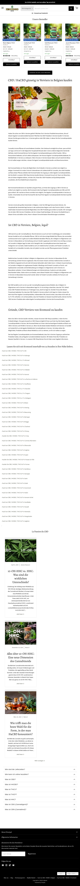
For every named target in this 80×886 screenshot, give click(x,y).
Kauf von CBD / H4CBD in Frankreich (66, 878)
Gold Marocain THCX (51, 43)
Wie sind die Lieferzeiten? (15, 769)
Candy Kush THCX (29, 43)
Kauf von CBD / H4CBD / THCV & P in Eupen (15, 455)
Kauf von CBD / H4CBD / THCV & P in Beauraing (16, 412)
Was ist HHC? (10, 799)
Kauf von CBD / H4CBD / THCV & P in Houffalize (16, 384)
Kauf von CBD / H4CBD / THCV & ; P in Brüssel (15, 360)
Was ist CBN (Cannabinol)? (15, 809)
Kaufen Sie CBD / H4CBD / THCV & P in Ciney (15, 436)
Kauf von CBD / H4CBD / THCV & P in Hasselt (15, 507)
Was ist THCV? (11, 789)
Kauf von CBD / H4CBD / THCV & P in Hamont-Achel (17, 497)
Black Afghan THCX (9, 43)
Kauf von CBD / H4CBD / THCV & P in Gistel (15, 483)
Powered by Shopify (40, 882)
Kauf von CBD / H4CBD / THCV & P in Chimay (15, 431)
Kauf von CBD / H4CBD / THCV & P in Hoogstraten (17, 516)
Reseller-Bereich (31, 878)
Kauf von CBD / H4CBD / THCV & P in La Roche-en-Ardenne (19, 379)
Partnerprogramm (20, 878)
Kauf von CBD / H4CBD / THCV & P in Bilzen (15, 403)
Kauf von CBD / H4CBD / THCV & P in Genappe (16, 474)
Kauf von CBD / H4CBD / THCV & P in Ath (14, 351)
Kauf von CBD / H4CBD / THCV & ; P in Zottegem (16, 398)
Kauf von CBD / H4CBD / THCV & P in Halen (15, 493)
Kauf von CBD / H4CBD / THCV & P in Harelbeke (16, 502)
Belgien (71, 873)
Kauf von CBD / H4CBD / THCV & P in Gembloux (16, 469)
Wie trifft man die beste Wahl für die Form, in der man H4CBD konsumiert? (21, 728)
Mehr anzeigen (39, 761)
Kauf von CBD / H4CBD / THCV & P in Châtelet (16, 370)
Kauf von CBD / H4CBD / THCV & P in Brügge (15, 422)
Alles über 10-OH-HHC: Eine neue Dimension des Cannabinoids (20, 657)
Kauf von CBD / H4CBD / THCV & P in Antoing (15, 408)
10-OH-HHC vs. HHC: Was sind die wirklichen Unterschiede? (20, 576)
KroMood (5, 45)
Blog (12, 878)
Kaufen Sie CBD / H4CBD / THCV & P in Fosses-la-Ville (18, 460)
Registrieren (32, 854)
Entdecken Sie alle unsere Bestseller (40, 73)
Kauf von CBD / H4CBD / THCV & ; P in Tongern (16, 393)
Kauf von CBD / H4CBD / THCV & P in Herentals (16, 512)
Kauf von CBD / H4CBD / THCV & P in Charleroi (16, 427)
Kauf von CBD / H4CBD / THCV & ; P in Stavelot (16, 389)
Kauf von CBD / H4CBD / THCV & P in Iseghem (15, 521)
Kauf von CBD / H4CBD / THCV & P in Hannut (15, 374)
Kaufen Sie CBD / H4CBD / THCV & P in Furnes (15, 464)
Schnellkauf (11, 60)
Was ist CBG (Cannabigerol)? (16, 804)
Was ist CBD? (10, 779)
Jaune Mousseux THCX (72, 43)
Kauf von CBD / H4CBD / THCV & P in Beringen (16, 417)
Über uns (6, 878)
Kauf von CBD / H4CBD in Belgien (46, 878)
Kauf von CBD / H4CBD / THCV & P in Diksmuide (16, 445)
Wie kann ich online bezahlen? (17, 774)
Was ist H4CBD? (11, 784)
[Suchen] (71, 8)
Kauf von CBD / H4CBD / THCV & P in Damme (15, 365)
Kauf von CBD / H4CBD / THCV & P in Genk (14, 479)
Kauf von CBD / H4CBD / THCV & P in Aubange (16, 356)
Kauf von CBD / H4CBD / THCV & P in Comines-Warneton (19, 441)
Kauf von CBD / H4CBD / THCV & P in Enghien (15, 450)
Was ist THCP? (11, 794)
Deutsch (60, 873)
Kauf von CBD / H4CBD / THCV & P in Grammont (16, 488)
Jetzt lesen (19, 614)
